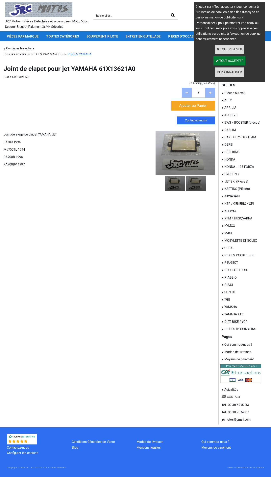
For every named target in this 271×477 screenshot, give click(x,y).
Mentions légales (148, 447)
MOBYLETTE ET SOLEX (240, 240)
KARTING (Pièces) (237, 189)
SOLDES (228, 85)
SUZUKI (229, 292)
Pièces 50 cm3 (234, 93)
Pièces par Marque (22, 36)
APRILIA (230, 108)
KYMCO (229, 226)
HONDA (229, 159)
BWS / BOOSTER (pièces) (242, 122)
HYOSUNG (231, 174)
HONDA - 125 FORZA (239, 167)
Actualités (231, 389)
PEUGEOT (231, 262)
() (32, 442)
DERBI (228, 144)
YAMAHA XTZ (233, 314)
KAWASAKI (232, 196)
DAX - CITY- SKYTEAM (240, 137)
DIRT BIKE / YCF (235, 322)
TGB (227, 299)
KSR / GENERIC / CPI (239, 204)
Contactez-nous (18, 447)
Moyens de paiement (239, 359)
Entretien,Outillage (143, 36)
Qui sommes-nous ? (238, 344)
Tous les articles (14, 54)
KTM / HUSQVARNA (238, 218)
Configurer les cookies (22, 453)
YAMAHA (230, 307)
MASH (228, 233)
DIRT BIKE (231, 152)
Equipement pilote (102, 36)
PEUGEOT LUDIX (236, 270)
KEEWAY (230, 211)
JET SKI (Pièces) (236, 181)
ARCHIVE (230, 115)
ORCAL (229, 248)
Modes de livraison (237, 352)
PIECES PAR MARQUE (47, 54)
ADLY (228, 100)
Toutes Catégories (62, 36)
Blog (75, 447)
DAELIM (230, 130)
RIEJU (228, 285)
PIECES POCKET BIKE (239, 255)
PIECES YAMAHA (79, 54)
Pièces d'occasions (184, 36)
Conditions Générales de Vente (93, 442)
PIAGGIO (230, 277)
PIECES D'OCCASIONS (240, 329)
